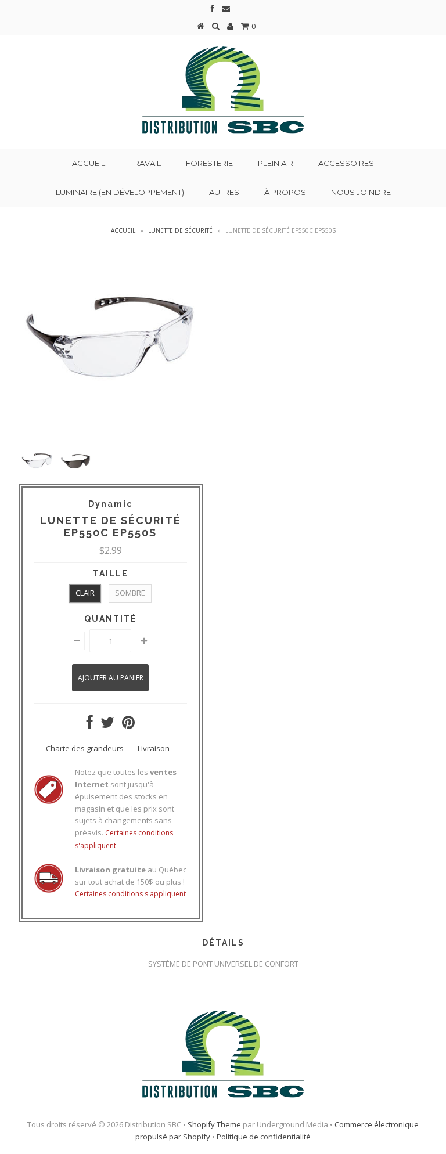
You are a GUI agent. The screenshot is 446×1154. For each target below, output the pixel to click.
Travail (145, 163)
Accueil (88, 163)
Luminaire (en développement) (120, 192)
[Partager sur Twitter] (107, 725)
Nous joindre (361, 192)
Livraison (154, 748)
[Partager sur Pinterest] (128, 725)
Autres (224, 192)
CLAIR (85, 592)
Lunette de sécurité (180, 230)
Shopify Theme (214, 1124)
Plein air (275, 163)
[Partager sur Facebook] (90, 725)
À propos (285, 192)
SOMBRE (130, 592)
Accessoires (346, 163)
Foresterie (209, 163)
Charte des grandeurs (85, 748)
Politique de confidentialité (264, 1136)
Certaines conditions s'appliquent (130, 894)
